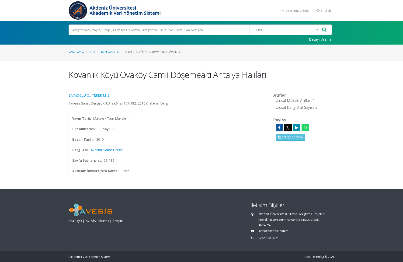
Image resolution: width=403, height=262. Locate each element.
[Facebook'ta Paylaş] (279, 127)
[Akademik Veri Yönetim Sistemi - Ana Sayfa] (78, 10)
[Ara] (324, 30)
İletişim (118, 221)
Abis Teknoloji (314, 257)
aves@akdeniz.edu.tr (273, 231)
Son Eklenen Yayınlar (104, 52)
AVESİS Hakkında (97, 221)
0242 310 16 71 (268, 238)
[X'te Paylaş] (288, 127)
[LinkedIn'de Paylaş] (296, 127)
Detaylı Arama (320, 39)
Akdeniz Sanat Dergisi (107, 150)
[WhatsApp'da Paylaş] (305, 127)
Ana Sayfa (76, 52)
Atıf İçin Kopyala (292, 137)
